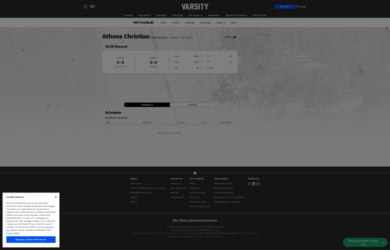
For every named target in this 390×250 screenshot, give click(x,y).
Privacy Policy (12, 233)
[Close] (55, 197)
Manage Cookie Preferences (31, 239)
